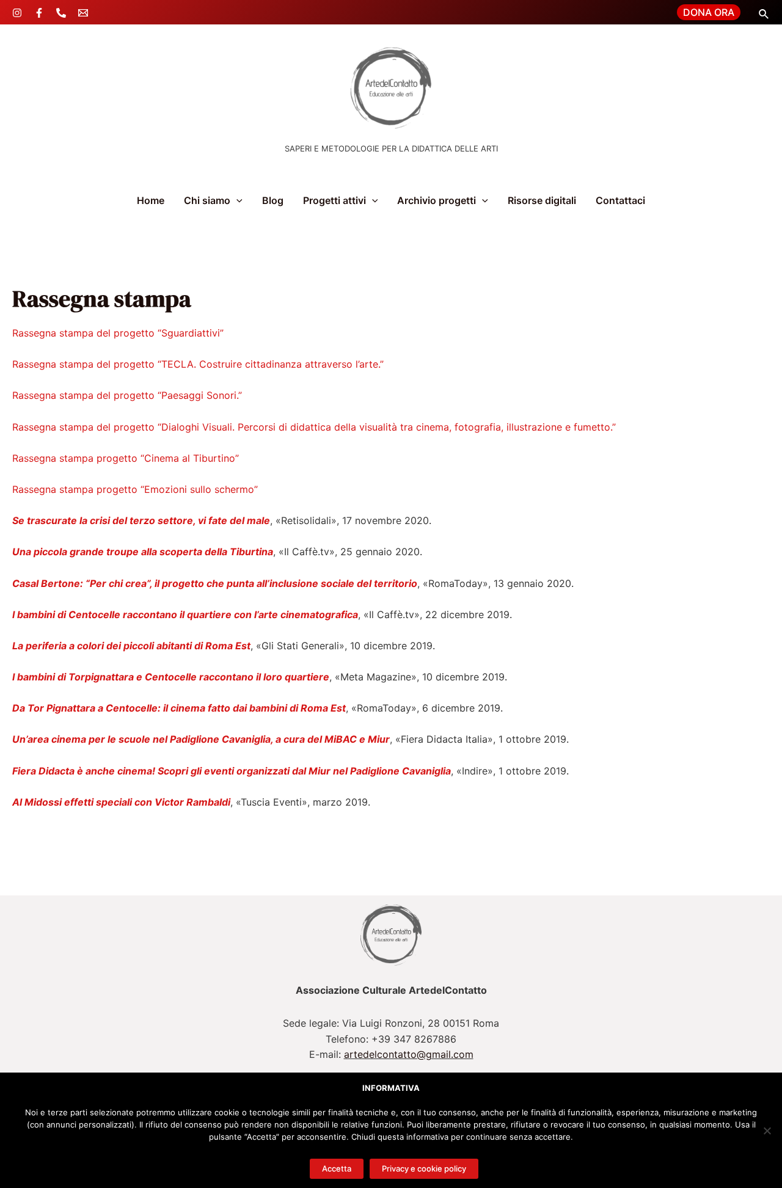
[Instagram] (17, 13)
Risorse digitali (542, 200)
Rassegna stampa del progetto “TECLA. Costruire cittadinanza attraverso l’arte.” (198, 364)
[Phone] (61, 13)
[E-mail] (83, 13)
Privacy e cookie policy (424, 1168)
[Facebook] (39, 13)
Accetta (336, 1168)
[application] (236, 200)
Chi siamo (207, 200)
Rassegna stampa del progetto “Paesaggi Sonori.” (127, 395)
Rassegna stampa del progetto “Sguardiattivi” (118, 333)
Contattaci (620, 200)
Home (150, 200)
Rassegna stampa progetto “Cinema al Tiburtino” (125, 458)
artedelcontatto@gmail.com (408, 1054)
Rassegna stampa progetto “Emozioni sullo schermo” (135, 489)
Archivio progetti (436, 200)
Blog (272, 200)
